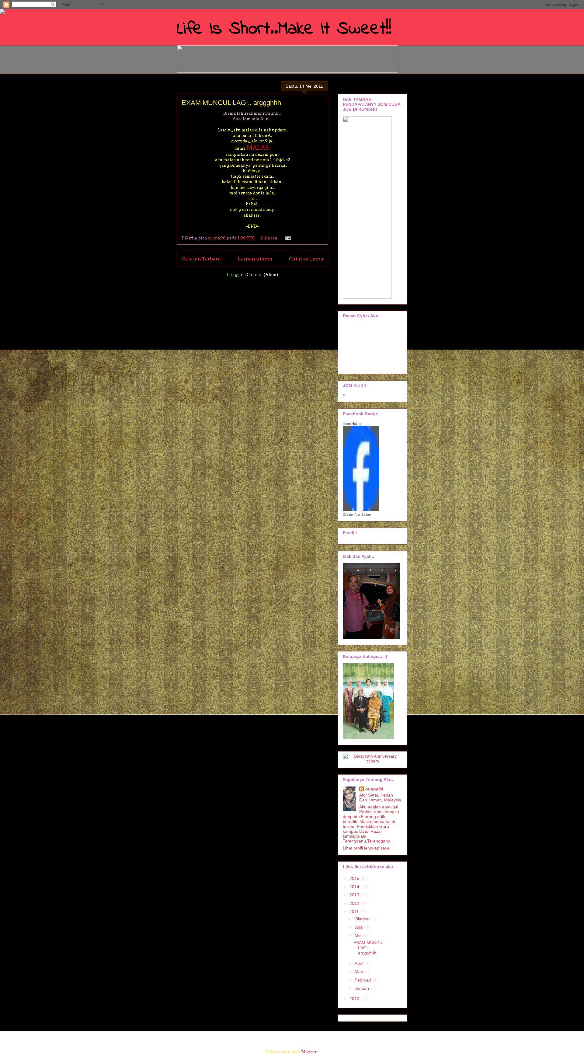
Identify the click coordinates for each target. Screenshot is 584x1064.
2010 (354, 998)
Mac (359, 971)
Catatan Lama (306, 259)
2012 (354, 903)
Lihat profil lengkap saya (366, 848)
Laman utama (255, 259)
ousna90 (374, 789)
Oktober (363, 918)
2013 (354, 894)
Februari (363, 980)
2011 (354, 911)
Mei (359, 935)
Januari (362, 988)
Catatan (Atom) (262, 274)
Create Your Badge (357, 514)
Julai (360, 927)
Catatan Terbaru (201, 259)
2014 (354, 886)
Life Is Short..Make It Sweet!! (284, 29)
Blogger (309, 1052)
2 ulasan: (269, 238)
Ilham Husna (352, 423)
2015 (354, 878)
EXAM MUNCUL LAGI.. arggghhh (231, 102)
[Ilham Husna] (361, 509)
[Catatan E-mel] (287, 238)
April (359, 963)
